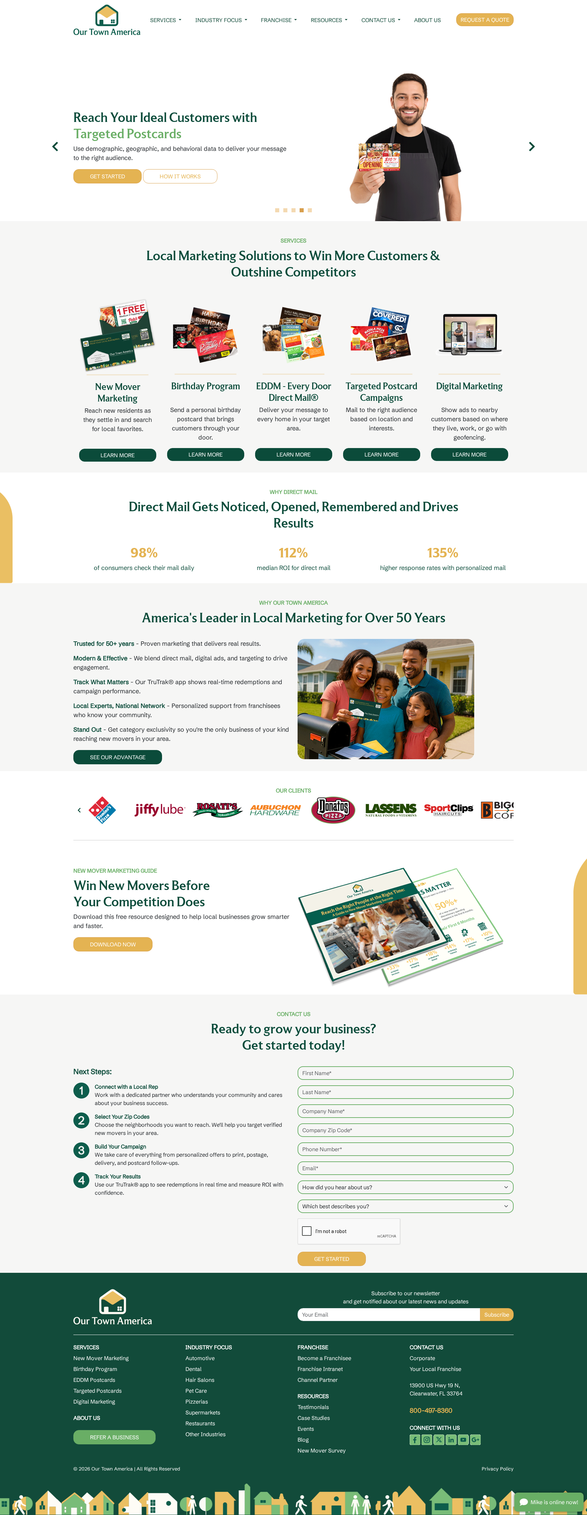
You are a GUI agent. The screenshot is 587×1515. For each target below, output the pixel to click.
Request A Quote (485, 19)
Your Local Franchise (435, 1369)
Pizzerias (196, 1401)
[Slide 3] (293, 210)
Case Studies (314, 1417)
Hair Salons (199, 1379)
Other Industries (205, 1434)
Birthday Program (95, 1369)
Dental (193, 1369)
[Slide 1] (277, 210)
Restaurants (200, 1423)
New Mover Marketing (101, 1358)
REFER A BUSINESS (114, 1437)
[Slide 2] (285, 210)
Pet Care (196, 1390)
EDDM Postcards (94, 1379)
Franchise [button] (277, 20)
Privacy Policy (498, 1469)
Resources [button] (327, 20)
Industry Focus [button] (219, 20)
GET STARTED (107, 176)
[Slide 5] (310, 210)
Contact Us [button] (378, 20)
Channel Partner (318, 1379)
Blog (303, 1439)
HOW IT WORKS (180, 176)
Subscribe (496, 1314)
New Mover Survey (322, 1450)
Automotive (200, 1358)
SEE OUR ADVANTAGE (117, 757)
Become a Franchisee (324, 1358)
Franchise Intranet (320, 1369)
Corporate (422, 1358)
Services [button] (163, 20)
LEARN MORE (118, 455)
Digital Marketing (94, 1401)
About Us (427, 20)
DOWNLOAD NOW (113, 944)
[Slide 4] (302, 210)
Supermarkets (202, 1412)
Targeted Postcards (97, 1390)
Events (306, 1428)
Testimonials (313, 1407)
